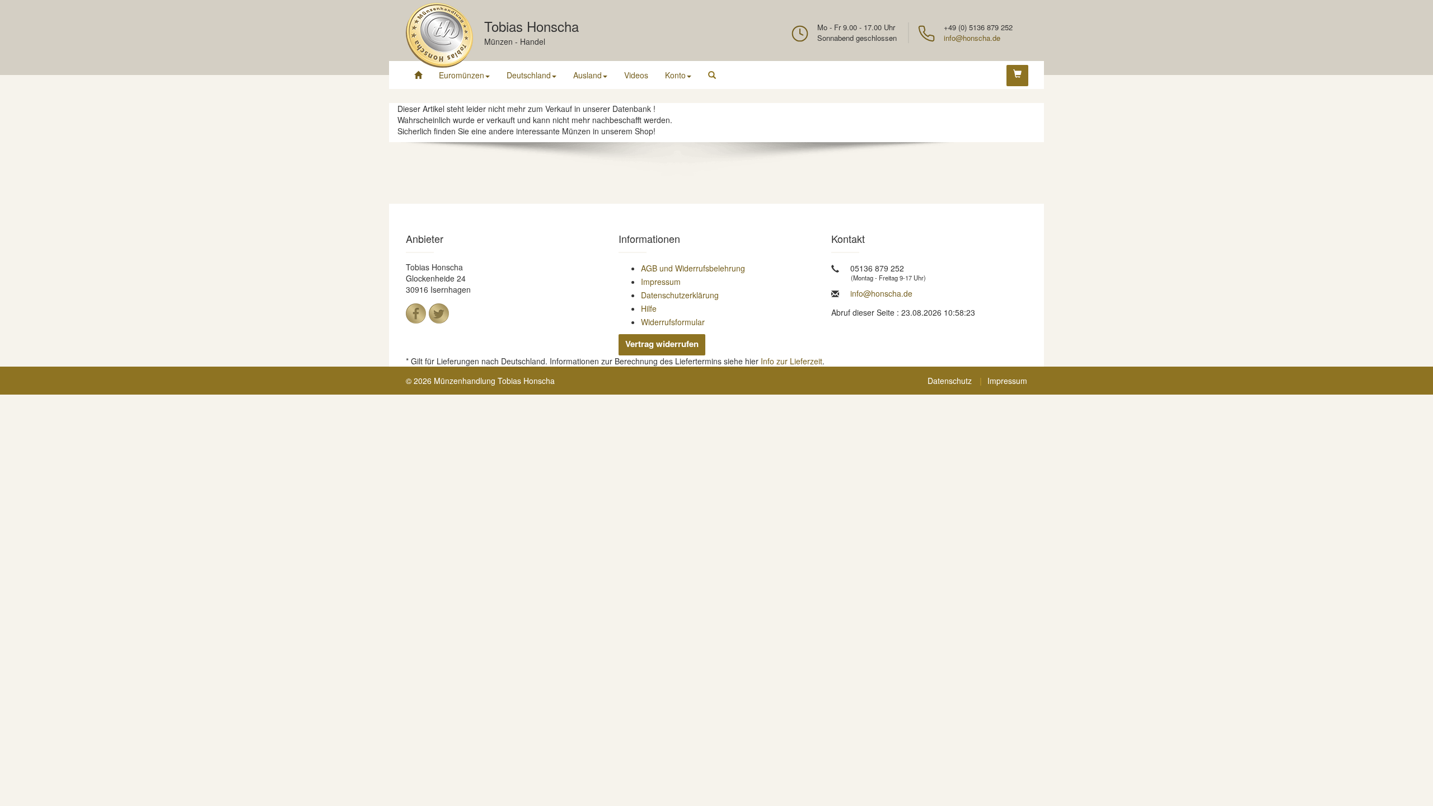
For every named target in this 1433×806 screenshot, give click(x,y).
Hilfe (649, 308)
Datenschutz (950, 380)
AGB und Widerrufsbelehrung (693, 268)
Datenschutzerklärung (680, 295)
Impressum (661, 281)
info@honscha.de (972, 37)
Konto (675, 75)
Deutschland (529, 75)
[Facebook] (416, 313)
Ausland (587, 75)
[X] (439, 313)
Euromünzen (461, 75)
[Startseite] (418, 75)
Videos (636, 75)
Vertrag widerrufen (662, 344)
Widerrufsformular (673, 321)
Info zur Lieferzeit (791, 361)
